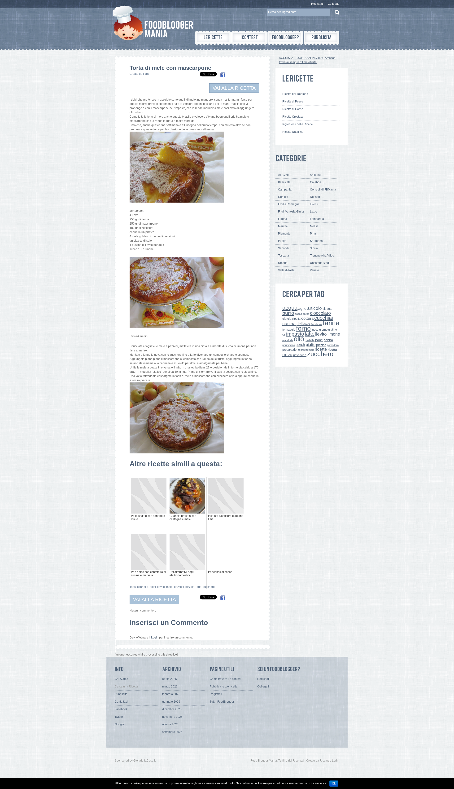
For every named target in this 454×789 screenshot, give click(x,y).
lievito (161, 587)
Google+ (120, 724)
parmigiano (288, 345)
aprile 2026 (169, 679)
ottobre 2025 (170, 724)
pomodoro (333, 345)
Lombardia (317, 219)
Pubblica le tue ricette (223, 686)
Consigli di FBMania (323, 189)
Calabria (315, 182)
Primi (313, 233)
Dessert (315, 197)
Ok (334, 783)
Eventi (314, 204)
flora (146, 73)
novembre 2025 (172, 716)
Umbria (283, 263)
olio (299, 339)
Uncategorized (319, 263)
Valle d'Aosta (286, 270)
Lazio (313, 211)
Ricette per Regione (295, 94)
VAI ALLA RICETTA (234, 88)
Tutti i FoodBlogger (222, 701)
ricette (321, 349)
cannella (142, 587)
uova (287, 354)
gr (283, 334)
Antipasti (315, 175)
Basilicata (284, 182)
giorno (323, 329)
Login (154, 637)
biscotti (327, 308)
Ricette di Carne (292, 109)
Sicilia (314, 248)
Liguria (282, 219)
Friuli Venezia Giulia (291, 211)
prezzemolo (307, 349)
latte (309, 334)
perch (300, 344)
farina (331, 323)
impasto (295, 334)
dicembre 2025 (172, 709)
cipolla (296, 318)
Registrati (317, 3)
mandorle (287, 340)
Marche (283, 226)
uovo (296, 355)
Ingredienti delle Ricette (297, 124)
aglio (302, 308)
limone (333, 334)
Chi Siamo (121, 679)
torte (198, 587)
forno (303, 328)
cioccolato (320, 313)
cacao (298, 313)
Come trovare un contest (225, 679)
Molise (314, 226)
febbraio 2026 (171, 694)
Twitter (119, 716)
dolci (153, 587)
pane (319, 340)
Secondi (283, 248)
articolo (314, 308)
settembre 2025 (172, 732)
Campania (285, 189)
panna (328, 340)
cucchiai (323, 318)
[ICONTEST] (249, 38)
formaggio (288, 329)
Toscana (283, 255)
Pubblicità (121, 694)
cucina (289, 323)
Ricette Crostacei (293, 116)
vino (303, 355)
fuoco (315, 329)
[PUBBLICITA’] (321, 38)
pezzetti (179, 587)
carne (306, 313)
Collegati (333, 3)
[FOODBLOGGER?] (285, 38)
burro (288, 313)
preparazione (291, 349)
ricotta (332, 349)
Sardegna (316, 241)
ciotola (286, 318)
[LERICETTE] (213, 38)
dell (300, 324)
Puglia (282, 241)
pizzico (189, 587)
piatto (310, 344)
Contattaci (121, 701)
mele (169, 587)
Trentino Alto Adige (322, 255)
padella (309, 340)
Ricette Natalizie (292, 131)
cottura (307, 318)
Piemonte (284, 233)
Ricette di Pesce (292, 101)
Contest (283, 197)
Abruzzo (283, 175)
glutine (332, 329)
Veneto (314, 270)
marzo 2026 (170, 686)
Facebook (316, 324)
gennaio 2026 (171, 701)
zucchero (209, 587)
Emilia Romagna (289, 204)
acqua (289, 308)
